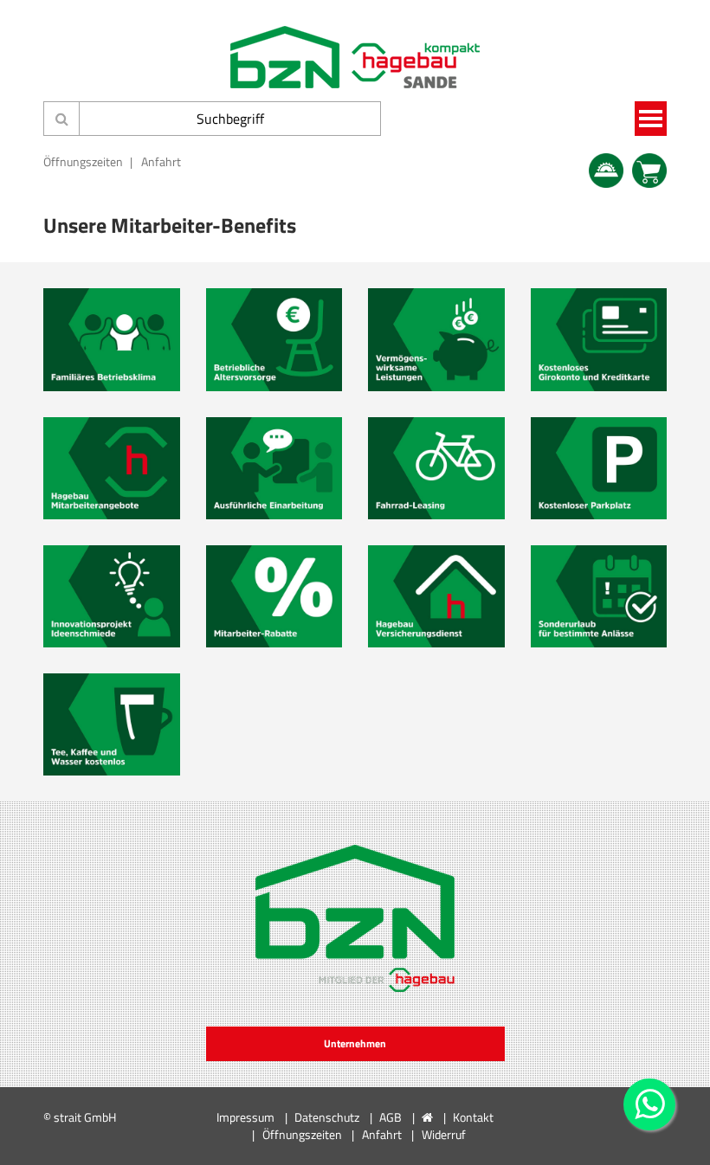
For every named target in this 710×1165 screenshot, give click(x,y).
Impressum (245, 1117)
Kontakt (473, 1117)
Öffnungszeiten (83, 161)
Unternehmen (355, 1043)
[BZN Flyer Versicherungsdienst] (436, 596)
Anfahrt (161, 161)
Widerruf (444, 1134)
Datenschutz (326, 1117)
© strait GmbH (79, 1117)
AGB (390, 1117)
